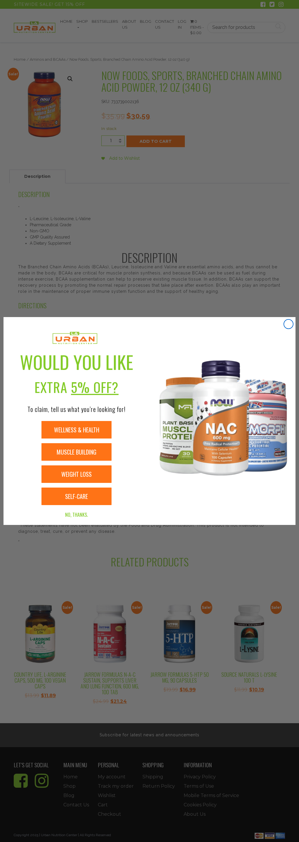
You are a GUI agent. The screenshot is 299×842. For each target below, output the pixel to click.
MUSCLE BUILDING (76, 452)
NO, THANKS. (76, 514)
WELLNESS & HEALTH (76, 429)
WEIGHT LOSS (76, 474)
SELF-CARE (76, 496)
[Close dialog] (288, 324)
